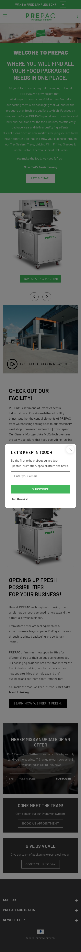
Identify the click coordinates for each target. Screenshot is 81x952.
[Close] (70, 449)
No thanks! (20, 499)
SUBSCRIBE (40, 489)
